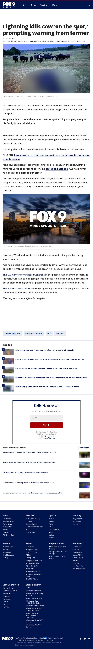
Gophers (52, 521)
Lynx (51, 532)
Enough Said (30, 558)
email (89, 639)
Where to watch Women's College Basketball (32, 615)
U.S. (49, 333)
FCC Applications (78, 569)
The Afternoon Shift (33, 571)
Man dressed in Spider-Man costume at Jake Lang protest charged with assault (49, 359)
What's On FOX (78, 558)
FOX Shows (30, 547)
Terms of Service (48, 438)
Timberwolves (54, 529)
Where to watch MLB (34, 598)
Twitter (5, 602)
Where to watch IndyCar (35, 606)
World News (7, 524)
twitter (85, 639)
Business (6, 549)
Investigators (7, 527)
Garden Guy (76, 521)
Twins (51, 524)
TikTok (5, 604)
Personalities (77, 552)
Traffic (28, 529)
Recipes (75, 524)
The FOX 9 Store (32, 579)
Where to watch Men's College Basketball (34, 609)
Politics (5, 529)
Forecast (29, 521)
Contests (75, 549)
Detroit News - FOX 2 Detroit (57, 557)
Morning (76, 515)
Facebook (6, 596)
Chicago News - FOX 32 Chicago (58, 552)
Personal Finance (9, 547)
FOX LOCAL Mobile (10, 591)
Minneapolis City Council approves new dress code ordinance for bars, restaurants (51, 377)
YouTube (6, 607)
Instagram (6, 599)
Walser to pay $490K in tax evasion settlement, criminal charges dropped (47, 386)
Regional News (56, 543)
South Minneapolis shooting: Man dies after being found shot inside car (28, 483)
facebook (81, 639)
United (51, 535)
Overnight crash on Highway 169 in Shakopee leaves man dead (25, 473)
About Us (77, 543)
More (54, 5)
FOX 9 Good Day (32, 552)
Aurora (51, 538)
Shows (29, 543)
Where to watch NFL (33, 591)
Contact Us (76, 547)
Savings (5, 558)
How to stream (8, 588)
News (5, 515)
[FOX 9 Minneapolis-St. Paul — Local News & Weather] (10, 5)
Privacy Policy (49, 436)
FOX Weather (31, 532)
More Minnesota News (14, 447)
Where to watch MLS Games (33, 626)
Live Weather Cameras (34, 527)
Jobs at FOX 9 (77, 555)
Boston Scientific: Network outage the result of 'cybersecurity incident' (46, 368)
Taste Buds (30, 569)
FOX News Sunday (9, 535)
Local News (7, 518)
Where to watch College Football (35, 594)
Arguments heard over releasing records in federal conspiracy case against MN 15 (32, 493)
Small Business (8, 555)
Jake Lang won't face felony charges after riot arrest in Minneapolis (44, 350)
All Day (28, 555)
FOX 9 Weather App (33, 518)
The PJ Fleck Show (32, 563)
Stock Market (7, 552)
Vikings (51, 518)
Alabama (60, 333)
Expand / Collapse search (89, 5)
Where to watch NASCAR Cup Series (33, 602)
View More (84, 447)
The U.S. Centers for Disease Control (23, 274)
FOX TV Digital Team (9, 41)
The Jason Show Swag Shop (34, 575)
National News (8, 521)
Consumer (6, 532)
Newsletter (7, 593)
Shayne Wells (77, 518)
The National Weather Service (19, 288)
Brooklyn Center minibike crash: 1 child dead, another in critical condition (29, 452)
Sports (52, 515)
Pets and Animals (34, 333)
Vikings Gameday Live (34, 560)
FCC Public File (77, 566)
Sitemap (75, 560)
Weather (30, 515)
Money (6, 543)
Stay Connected (11, 584)
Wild (50, 527)
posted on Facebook (56, 168)
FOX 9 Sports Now (33, 566)
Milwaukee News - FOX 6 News (57, 548)
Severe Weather (23, 41)
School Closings (32, 524)
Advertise (75, 563)
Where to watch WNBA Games (34, 621)
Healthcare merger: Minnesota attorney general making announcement (29, 462)
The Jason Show (32, 549)
